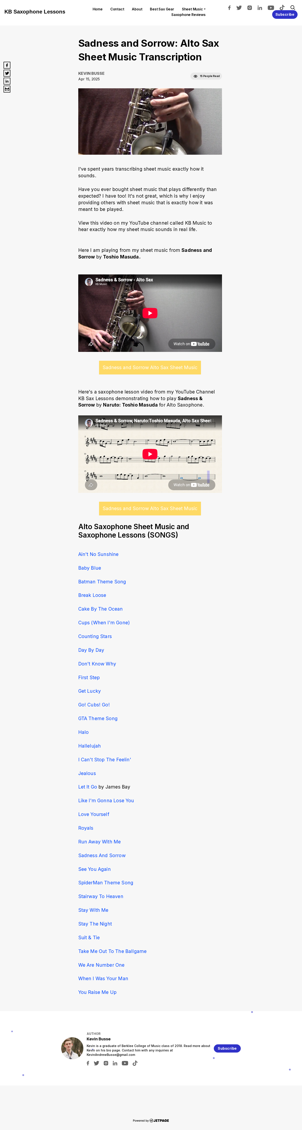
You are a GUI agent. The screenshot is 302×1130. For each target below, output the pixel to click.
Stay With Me (93, 910)
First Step (89, 677)
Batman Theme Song (102, 581)
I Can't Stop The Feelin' (104, 759)
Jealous (87, 773)
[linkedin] (262, 7)
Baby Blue (89, 568)
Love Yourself (93, 814)
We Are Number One (101, 965)
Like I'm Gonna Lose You (106, 800)
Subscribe (284, 14)
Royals (86, 828)
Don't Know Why (97, 664)
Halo (83, 732)
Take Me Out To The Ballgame (112, 951)
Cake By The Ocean (100, 609)
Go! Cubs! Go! (94, 705)
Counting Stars (95, 636)
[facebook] (231, 7)
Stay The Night (95, 924)
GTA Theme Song (98, 718)
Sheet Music (192, 9)
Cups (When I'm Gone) (104, 622)
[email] (7, 89)
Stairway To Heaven (100, 896)
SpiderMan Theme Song (106, 882)
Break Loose (92, 595)
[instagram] (251, 7)
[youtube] (273, 7)
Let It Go (87, 787)
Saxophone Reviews (188, 14)
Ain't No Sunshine (98, 554)
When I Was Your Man (103, 978)
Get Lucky (89, 691)
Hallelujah (89, 746)
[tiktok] (284, 7)
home (98, 9)
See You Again (94, 869)
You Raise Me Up (97, 992)
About (137, 9)
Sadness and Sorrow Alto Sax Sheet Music (150, 367)
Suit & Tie (89, 937)
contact (117, 9)
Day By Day (91, 650)
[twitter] (241, 7)
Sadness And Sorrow (102, 855)
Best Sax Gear (162, 9)
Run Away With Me (99, 842)
